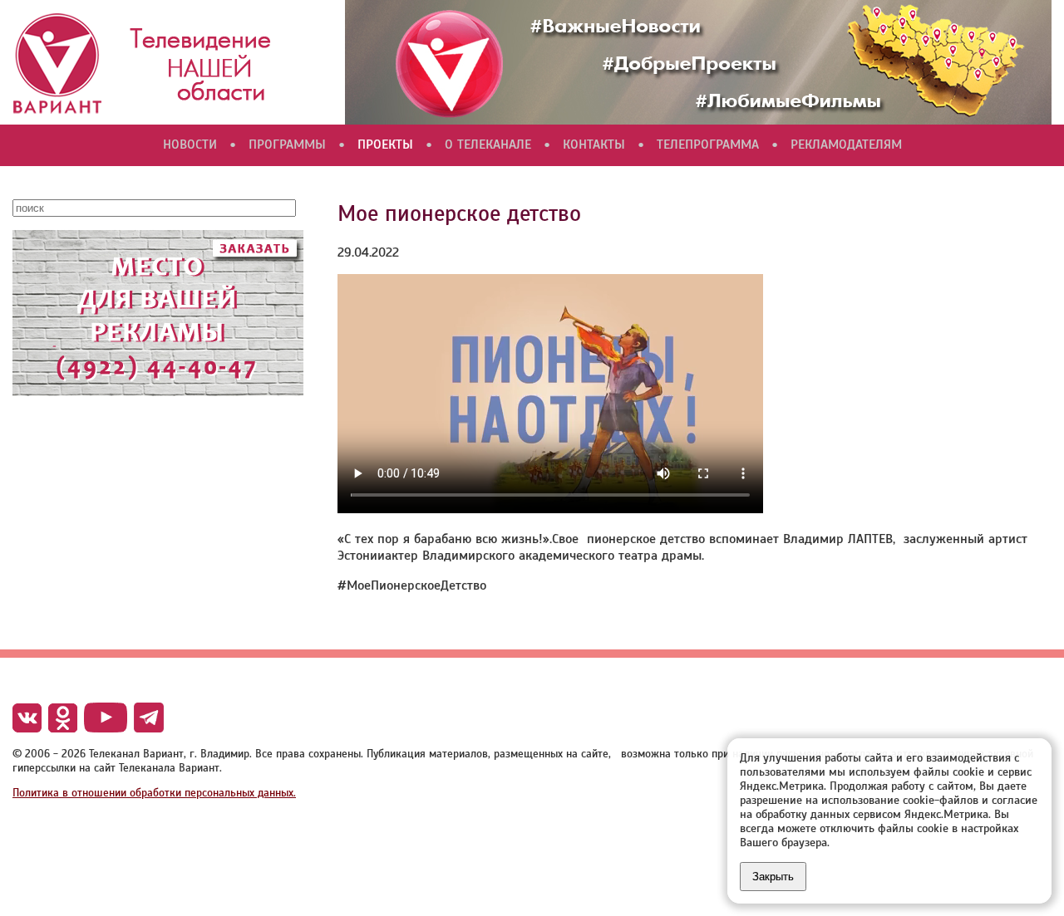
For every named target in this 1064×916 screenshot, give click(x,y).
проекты (385, 144)
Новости (190, 144)
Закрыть (773, 876)
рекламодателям (846, 144)
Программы (287, 144)
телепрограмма (708, 144)
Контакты (594, 144)
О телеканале (488, 144)
